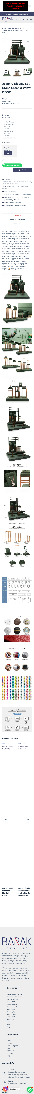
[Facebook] (20, 19)
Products (10, 1043)
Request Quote (22, 170)
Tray (8, 1024)
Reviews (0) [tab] (16, 224)
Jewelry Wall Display (14, 997)
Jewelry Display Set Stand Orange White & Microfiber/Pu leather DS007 (25, 764)
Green (9, 186)
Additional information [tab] (17, 220)
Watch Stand (11, 1009)
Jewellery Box (12, 1004)
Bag (8, 1027)
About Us (10, 1051)
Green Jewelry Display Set (21, 182)
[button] (30, 1090)
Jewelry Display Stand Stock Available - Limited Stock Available (16, 6)
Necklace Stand (12, 999)
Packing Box (11, 1012)
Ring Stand (11, 1017)
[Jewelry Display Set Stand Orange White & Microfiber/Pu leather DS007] (26, 749)
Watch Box (11, 1019)
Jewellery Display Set (10, 184)
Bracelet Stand (12, 1002)
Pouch (9, 1022)
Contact (10, 1053)
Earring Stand (12, 1007)
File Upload (6, 142)
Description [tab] (17, 215)
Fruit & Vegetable (13, 1046)
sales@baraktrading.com (17, 1083)
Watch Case (11, 1014)
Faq (8, 1056)
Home (9, 1041)
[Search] (17, 19)
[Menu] (31, 19)
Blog (8, 1048)
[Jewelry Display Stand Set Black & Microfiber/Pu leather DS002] (10, 814)
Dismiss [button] (29, 6)
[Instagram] (23, 19)
